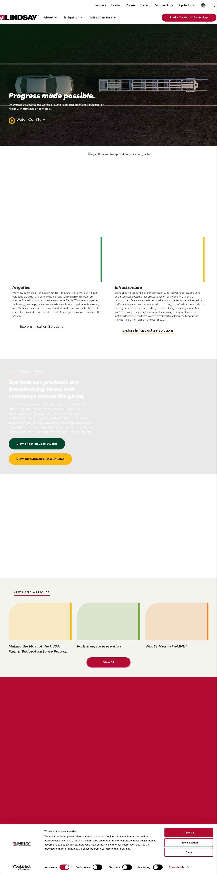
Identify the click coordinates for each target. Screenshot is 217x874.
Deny (189, 852)
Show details (176, 867)
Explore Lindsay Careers (40, 718)
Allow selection (189, 842)
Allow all (189, 832)
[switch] (97, 867)
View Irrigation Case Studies (36, 444)
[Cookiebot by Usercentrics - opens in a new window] (22, 867)
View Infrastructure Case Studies (40, 459)
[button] (189, 18)
